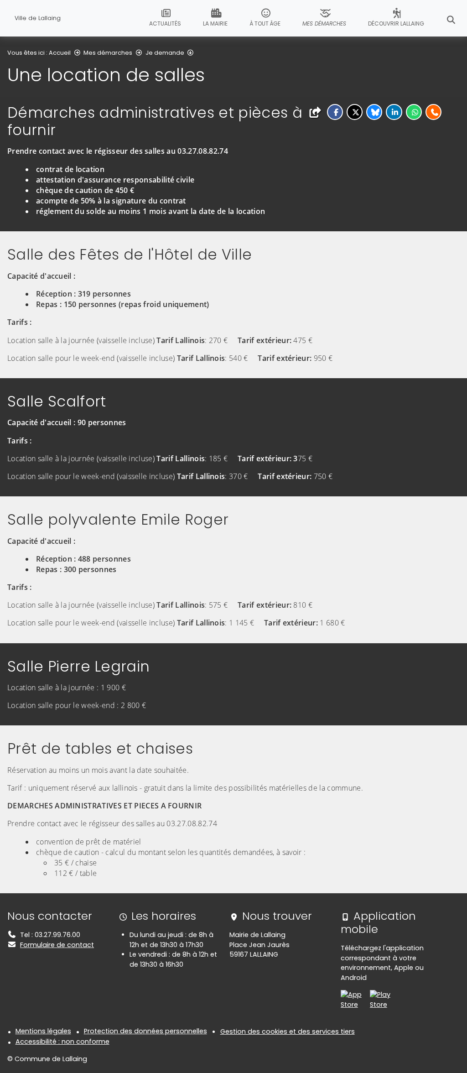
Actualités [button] (165, 23)
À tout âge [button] (264, 23)
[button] (335, 112)
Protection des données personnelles (145, 1031)
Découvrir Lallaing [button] (396, 23)
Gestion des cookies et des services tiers (287, 1031)
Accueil (60, 53)
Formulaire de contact (57, 944)
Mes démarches (107, 53)
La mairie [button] (215, 23)
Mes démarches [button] (324, 23)
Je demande (164, 53)
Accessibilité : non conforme (62, 1041)
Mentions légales (43, 1031)
